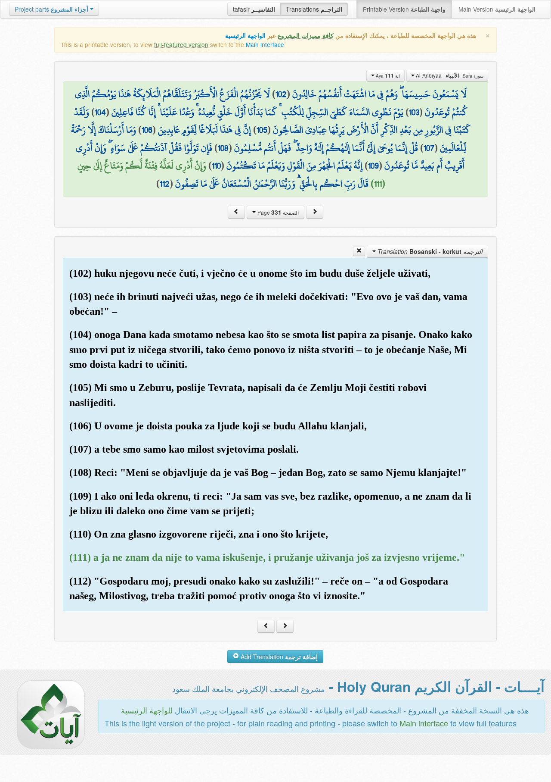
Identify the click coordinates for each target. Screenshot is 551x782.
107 (429, 147)
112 (165, 183)
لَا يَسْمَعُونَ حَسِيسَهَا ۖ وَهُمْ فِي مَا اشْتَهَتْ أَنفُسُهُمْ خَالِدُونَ (379, 93)
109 (373, 165)
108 (223, 147)
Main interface (265, 44)
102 (281, 93)
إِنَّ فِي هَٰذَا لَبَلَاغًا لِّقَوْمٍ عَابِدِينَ (204, 129)
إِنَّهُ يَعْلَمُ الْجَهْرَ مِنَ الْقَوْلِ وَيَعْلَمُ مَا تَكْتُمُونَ (294, 165)
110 (216, 165)
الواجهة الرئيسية (245, 35)
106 (147, 129)
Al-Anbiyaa (449, 75)
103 (414, 112)
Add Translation (278, 656)
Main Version (497, 9)
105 (262, 129)
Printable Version (404, 9)
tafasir (254, 9)
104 (100, 112)
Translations (314, 9)
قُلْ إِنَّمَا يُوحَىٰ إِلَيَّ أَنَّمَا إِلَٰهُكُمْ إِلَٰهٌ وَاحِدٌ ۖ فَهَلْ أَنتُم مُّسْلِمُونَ (326, 147)
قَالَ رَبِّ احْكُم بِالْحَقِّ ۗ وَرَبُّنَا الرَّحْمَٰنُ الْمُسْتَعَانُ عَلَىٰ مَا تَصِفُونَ (271, 183)
